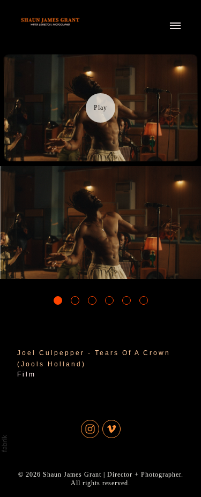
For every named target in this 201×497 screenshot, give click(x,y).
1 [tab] (58, 300)
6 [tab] (143, 300)
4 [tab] (109, 300)
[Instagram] (90, 429)
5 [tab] (126, 300)
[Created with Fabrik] (4, 443)
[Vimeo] (111, 429)
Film (26, 374)
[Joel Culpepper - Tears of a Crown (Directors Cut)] (100, 107)
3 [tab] (92, 300)
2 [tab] (75, 300)
